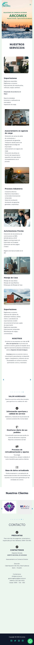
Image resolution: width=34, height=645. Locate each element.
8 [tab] (23, 392)
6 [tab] (19, 392)
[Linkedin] (23, 641)
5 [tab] (18, 392)
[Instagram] (19, 641)
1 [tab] (11, 392)
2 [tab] (13, 392)
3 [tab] (14, 392)
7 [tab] (21, 392)
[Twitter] (15, 641)
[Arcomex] (6, 4)
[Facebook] (11, 641)
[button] (3, 379)
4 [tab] (16, 392)
